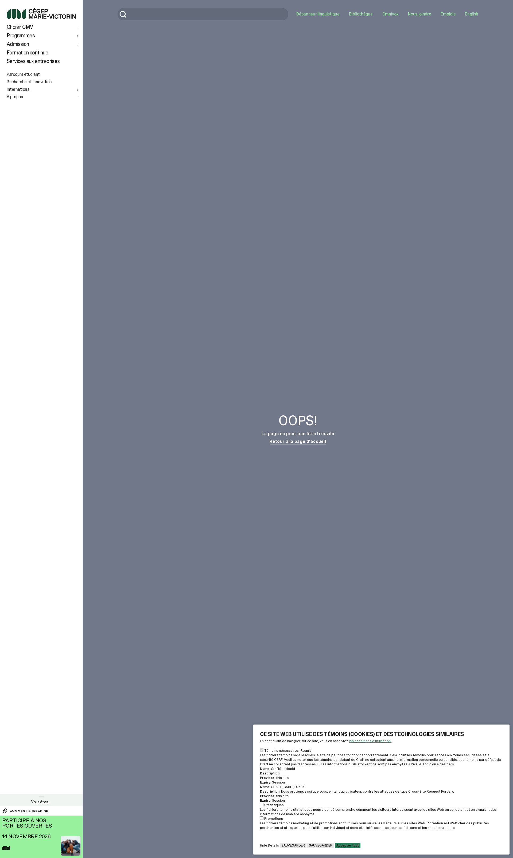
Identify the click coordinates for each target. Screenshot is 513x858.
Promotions (273, 818)
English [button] (471, 14)
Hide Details (269, 845)
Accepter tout (347, 845)
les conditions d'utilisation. (370, 741)
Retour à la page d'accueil (298, 441)
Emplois (448, 14)
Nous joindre (419, 14)
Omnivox (390, 14)
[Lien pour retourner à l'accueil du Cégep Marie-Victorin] (41, 17)
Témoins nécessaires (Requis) (288, 750)
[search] (203, 14)
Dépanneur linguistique (317, 14)
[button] (43, 27)
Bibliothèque (360, 14)
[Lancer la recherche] (123, 14)
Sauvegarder (293, 845)
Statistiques (274, 805)
